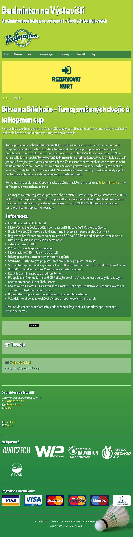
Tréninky (65, 54)
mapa (8, 407)
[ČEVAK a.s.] (16, 469)
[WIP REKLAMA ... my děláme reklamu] (49, 451)
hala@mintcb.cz (109, 182)
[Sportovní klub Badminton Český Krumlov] (83, 451)
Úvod (6, 54)
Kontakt (81, 54)
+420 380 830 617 (14, 401)
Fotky (92, 54)
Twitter (8, 425)
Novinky (18, 54)
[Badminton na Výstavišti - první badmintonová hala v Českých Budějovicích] (22, 37)
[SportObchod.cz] (116, 452)
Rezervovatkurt (66, 82)
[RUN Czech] (16, 450)
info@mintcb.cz (13, 404)
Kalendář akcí (20, 362)
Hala (29, 54)
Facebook (10, 422)
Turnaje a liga (46, 54)
